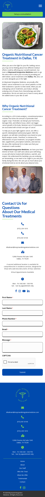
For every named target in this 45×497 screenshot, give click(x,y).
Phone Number (9, 319)
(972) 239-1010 (22, 228)
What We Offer (22, 475)
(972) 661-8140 (22, 238)
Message (6, 340)
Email (5, 329)
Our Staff (22, 468)
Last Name (7, 308)
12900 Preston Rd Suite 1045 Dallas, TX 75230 (22, 258)
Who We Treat (22, 472)
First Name (7, 297)
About (22, 465)
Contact (22, 482)
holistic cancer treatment (14, 77)
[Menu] (40, 6)
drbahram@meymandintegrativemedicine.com (22, 247)
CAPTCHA (6, 355)
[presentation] (18, 362)
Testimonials (22, 478)
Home (22, 461)
